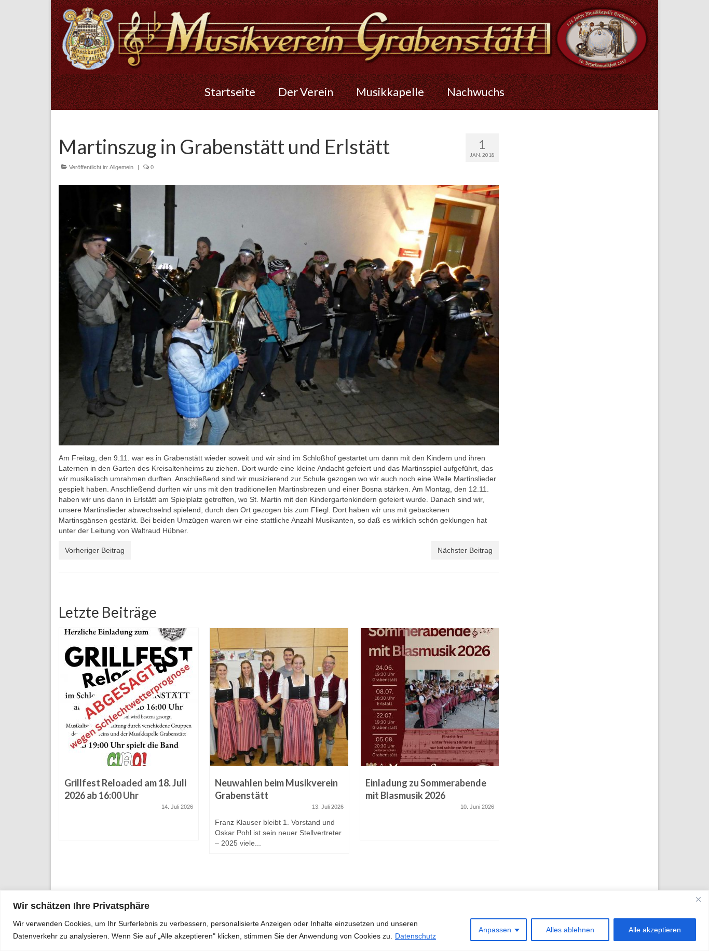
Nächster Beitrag (465, 550)
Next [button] (490, 751)
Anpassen (495, 930)
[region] (354, 920)
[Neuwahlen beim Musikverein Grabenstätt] (128, 697)
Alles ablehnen (570, 930)
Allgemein (121, 167)
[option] (128, 746)
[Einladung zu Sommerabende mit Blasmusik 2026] (279, 697)
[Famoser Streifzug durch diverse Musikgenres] (429, 697)
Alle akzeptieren (655, 930)
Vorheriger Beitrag (95, 550)
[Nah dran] (698, 899)
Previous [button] (68, 751)
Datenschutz (415, 936)
